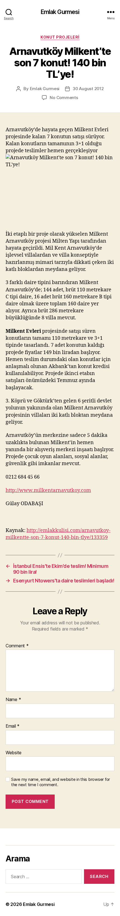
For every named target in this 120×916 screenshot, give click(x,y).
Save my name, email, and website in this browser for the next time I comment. (60, 782)
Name (13, 699)
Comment (17, 645)
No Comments (64, 97)
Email (13, 726)
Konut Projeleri (60, 37)
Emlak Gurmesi (60, 12)
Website (13, 752)
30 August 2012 (88, 88)
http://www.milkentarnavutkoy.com (48, 490)
